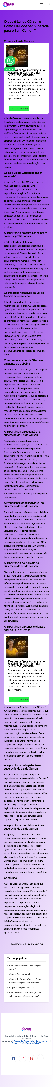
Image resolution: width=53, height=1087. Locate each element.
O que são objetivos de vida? (22, 987)
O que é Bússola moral (19, 974)
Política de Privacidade (23, 1041)
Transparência (18, 1043)
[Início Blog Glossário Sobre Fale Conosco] (26, 5)
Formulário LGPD (34, 1043)
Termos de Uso (43, 1041)
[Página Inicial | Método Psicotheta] (9, 5)
